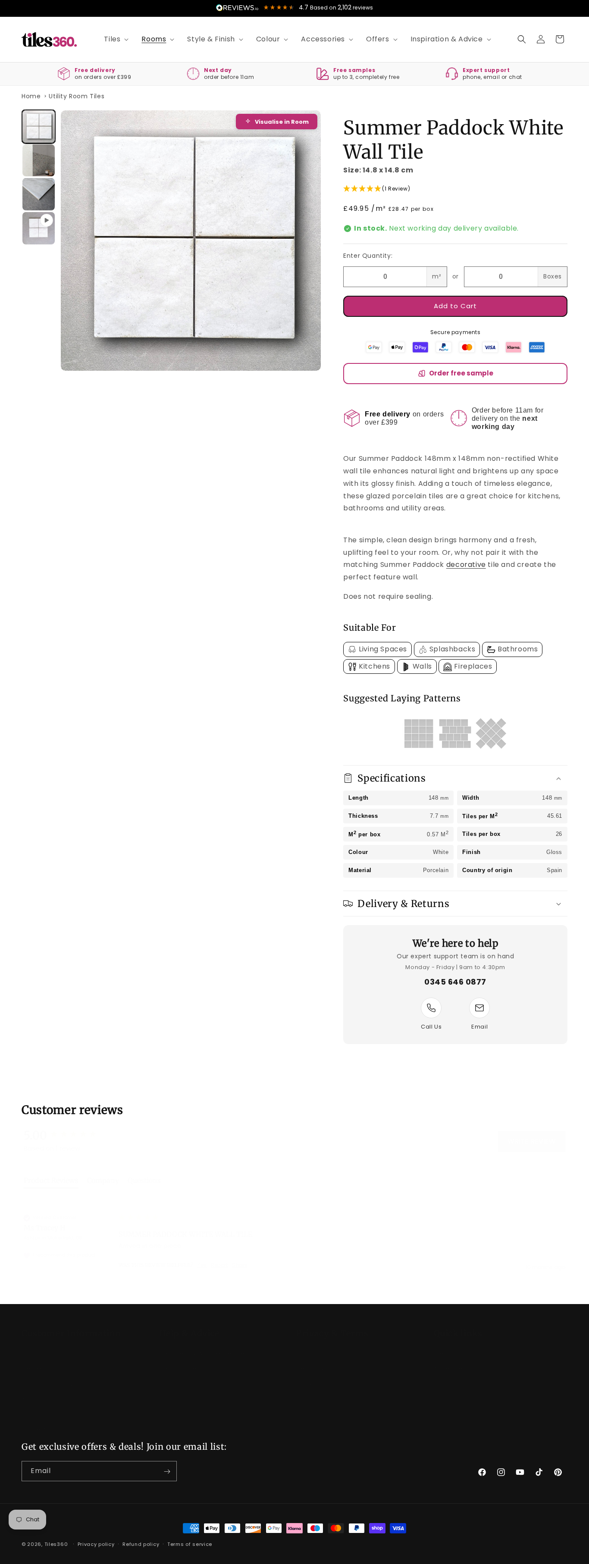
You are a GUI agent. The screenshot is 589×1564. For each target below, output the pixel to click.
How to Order (180, 1375)
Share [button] (240, 1256)
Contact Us (40, 1345)
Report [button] (219, 1256)
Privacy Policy (318, 1345)
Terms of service (189, 1543)
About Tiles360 (45, 1390)
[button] (113, 39)
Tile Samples (179, 1360)
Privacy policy (96, 1543)
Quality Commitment (57, 1405)
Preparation (453, 1345)
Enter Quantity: (367, 255)
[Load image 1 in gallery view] (39, 126)
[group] (69, 1127)
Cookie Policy (317, 1375)
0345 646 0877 (455, 981)
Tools (442, 1390)
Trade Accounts (47, 1421)
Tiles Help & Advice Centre (202, 1345)
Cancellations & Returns (61, 1375)
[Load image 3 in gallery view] (39, 194)
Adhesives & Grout (464, 1360)
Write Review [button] (532, 1133)
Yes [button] (202, 1256)
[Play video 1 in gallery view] (39, 228)
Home (31, 96)
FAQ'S (168, 1405)
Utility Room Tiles (76, 96)
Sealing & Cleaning (464, 1375)
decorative (466, 564)
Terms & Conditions (328, 1360)
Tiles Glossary (181, 1390)
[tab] (51, 1173)
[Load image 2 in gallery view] (39, 161)
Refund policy (140, 1543)
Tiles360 (56, 1544)
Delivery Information (55, 1360)
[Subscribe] (166, 1471)
